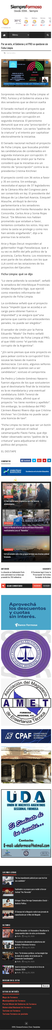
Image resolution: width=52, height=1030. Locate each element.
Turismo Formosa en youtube (15, 1013)
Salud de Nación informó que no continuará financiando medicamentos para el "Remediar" (23, 529)
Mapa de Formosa (10, 997)
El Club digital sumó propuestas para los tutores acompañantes (21, 502)
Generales (11, 53)
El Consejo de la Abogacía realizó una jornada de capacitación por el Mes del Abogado (31, 913)
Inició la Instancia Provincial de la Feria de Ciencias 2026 (29, 968)
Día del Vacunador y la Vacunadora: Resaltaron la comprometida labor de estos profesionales (32, 932)
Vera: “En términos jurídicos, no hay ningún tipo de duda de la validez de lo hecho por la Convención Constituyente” (31, 956)
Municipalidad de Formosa (13, 1000)
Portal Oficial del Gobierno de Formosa (19, 1003)
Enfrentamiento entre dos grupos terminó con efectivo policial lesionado (26, 555)
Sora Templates (34, 1027)
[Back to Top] (26, 1023)
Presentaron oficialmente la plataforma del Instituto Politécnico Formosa (30, 943)
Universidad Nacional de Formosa (16, 1007)
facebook (37, 586)
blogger (46, 586)
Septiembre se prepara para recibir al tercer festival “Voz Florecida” (30, 890)
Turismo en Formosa (11, 1010)
